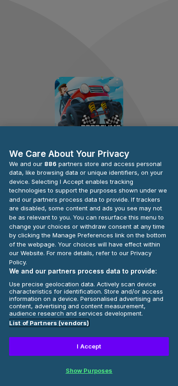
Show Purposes (89, 370)
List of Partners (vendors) (49, 323)
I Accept (89, 346)
